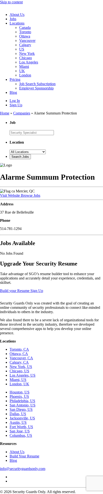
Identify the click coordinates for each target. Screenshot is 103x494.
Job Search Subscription (37, 84)
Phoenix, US (19, 396)
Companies (21, 113)
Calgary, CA (19, 362)
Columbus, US (21, 435)
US (21, 49)
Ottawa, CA (19, 354)
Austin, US (18, 422)
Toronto (25, 32)
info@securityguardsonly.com (22, 469)
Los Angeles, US (22, 375)
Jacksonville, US (22, 418)
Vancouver (27, 40)
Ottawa (24, 36)
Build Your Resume (24, 456)
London (25, 75)
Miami (24, 66)
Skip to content (11, 2)
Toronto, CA (19, 349)
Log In (15, 101)
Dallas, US (18, 414)
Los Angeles (28, 62)
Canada (25, 27)
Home (4, 113)
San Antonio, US (22, 405)
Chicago (25, 58)
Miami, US (18, 380)
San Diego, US (21, 409)
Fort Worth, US (21, 427)
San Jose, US (20, 431)
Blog (13, 92)
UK (22, 71)
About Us (17, 15)
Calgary (25, 45)
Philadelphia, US (22, 401)
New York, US (21, 367)
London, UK (19, 384)
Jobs (13, 19)
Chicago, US (19, 371)
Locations (17, 23)
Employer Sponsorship (36, 88)
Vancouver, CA (21, 358)
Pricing (15, 79)
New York (27, 53)
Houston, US (19, 392)
